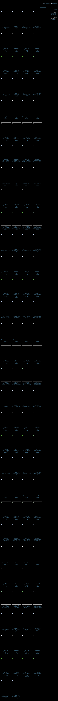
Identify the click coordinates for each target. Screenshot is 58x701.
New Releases (54, 8)
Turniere (55, 9)
